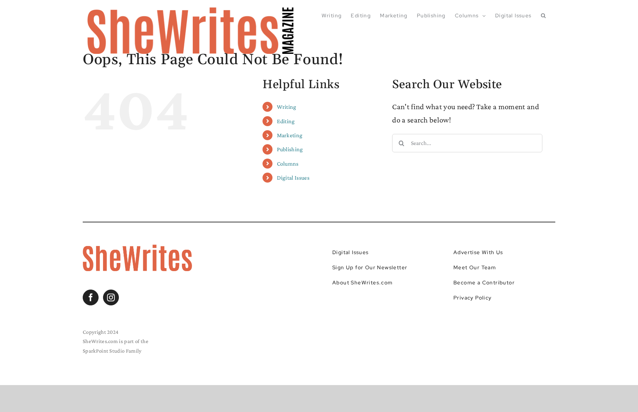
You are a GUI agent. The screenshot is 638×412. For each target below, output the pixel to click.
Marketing (290, 135)
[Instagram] (111, 297)
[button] (543, 15)
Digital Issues (293, 177)
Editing (286, 121)
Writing (286, 107)
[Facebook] (91, 297)
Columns (288, 163)
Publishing (290, 149)
